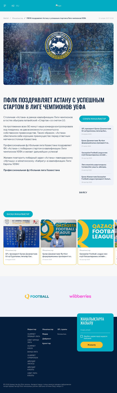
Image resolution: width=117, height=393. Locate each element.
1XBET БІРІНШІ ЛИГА (33, 341)
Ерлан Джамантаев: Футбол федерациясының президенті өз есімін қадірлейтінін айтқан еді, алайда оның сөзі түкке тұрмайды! (96, 142)
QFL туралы (62, 329)
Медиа (45, 334)
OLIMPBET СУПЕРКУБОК (32, 356)
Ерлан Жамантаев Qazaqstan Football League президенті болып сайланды (96, 178)
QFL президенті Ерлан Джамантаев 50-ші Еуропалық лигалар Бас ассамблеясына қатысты (96, 130)
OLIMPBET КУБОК (31, 347)
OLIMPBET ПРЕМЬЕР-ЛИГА (33, 335)
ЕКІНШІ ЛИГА (32, 352)
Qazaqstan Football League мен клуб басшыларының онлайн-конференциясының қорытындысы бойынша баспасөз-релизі (96, 154)
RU (17, 6)
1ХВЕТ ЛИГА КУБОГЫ (32, 374)
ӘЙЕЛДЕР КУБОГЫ (31, 368)
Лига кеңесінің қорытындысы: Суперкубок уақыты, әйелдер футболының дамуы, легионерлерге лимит (94, 166)
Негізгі (6, 18)
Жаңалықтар (17, 18)
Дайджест (46, 339)
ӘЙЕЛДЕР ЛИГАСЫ (31, 362)
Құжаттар (46, 343)
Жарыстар (31, 329)
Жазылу (92, 345)
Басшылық (61, 334)
